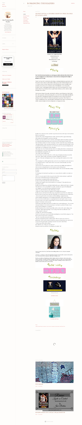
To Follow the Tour (54, 319)
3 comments (40, 414)
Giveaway (25, 17)
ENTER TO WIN (54, 295)
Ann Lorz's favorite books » (9, 108)
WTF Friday (39, 384)
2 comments (40, 386)
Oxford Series (25, 21)
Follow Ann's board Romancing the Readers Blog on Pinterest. (7, 145)
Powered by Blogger (50, 421)
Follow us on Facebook (6, 75)
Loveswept (25, 20)
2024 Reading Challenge (8, 114)
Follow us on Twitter (6, 79)
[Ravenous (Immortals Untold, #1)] (5, 100)
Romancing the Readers (40, 3)
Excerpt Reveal (26, 15)
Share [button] (24, 11)
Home (3, 4)
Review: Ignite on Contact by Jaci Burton (50, 412)
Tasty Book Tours (26, 23)
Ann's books (5, 92)
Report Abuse (5, 49)
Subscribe (8, 64)
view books (12, 122)
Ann (6, 116)
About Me (30, 6)
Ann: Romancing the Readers (7, 21)
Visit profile (8, 32)
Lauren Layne (26, 18)
